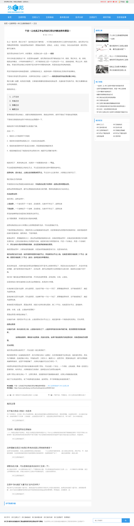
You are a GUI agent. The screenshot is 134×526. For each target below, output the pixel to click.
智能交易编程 (18, 2)
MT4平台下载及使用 (103, 133)
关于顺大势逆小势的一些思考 (19, 411)
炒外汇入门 (100, 124)
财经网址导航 (8, 2)
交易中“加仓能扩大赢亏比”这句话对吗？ (23, 484)
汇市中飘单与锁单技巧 (104, 91)
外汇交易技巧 (58, 517)
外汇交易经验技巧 (24, 23)
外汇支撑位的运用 (102, 100)
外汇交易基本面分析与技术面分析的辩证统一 (111, 106)
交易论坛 (25, 2)
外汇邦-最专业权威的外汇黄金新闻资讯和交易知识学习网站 (23, 521)
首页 (10, 17)
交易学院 (22, 17)
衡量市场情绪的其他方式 (105, 94)
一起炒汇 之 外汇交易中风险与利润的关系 (110, 86)
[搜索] (126, 520)
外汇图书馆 (117, 136)
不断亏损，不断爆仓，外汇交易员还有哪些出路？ (70, 395)
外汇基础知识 (117, 124)
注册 (115, 2)
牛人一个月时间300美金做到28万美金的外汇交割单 (119, 59)
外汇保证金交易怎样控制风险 (106, 97)
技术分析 (79, 17)
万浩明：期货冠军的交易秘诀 (19, 429)
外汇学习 (7, 517)
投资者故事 (121, 17)
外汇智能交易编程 (119, 130)
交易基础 (49, 17)
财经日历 (103, 2)
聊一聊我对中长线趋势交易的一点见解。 (26, 395)
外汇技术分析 (117, 127)
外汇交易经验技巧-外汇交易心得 (58, 386)
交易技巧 (93, 17)
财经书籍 (107, 17)
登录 (110, 2)
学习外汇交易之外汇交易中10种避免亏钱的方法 (112, 112)
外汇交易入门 (16, 517)
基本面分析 (64, 17)
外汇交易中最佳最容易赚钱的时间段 (108, 103)
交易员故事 (100, 136)
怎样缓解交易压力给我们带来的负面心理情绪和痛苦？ (29, 448)
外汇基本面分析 (102, 127)
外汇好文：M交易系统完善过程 (107, 109)
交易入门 (36, 17)
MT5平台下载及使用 (120, 133)
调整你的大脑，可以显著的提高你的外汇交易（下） (28, 466)
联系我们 (67, 517)
